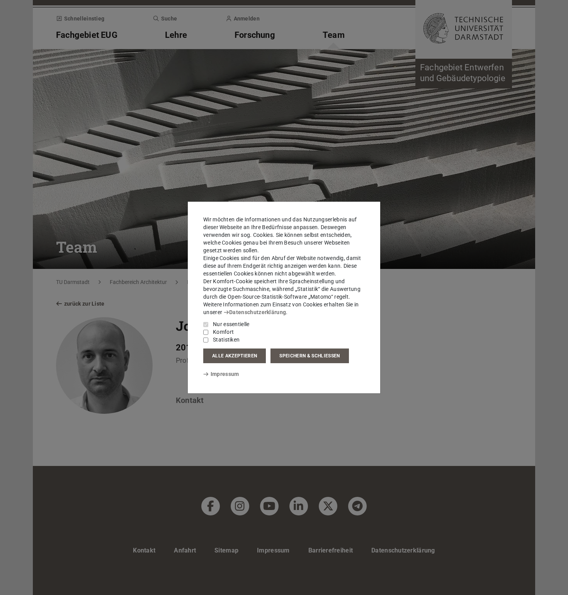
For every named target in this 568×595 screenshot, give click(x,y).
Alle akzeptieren (234, 356)
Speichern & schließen (309, 356)
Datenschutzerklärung (257, 312)
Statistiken (226, 340)
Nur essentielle (231, 324)
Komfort (223, 332)
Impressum (225, 374)
